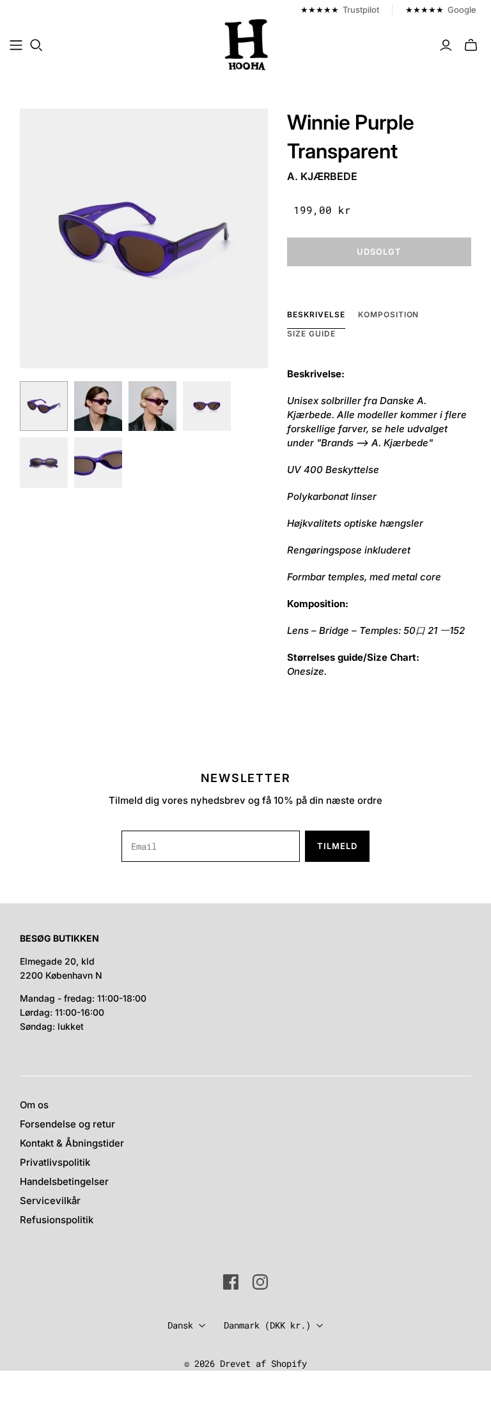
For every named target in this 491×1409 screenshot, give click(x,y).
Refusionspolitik (56, 1220)
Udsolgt (379, 251)
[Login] (446, 45)
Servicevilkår (50, 1200)
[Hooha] (247, 45)
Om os (34, 1105)
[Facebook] (230, 1282)
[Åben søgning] (36, 45)
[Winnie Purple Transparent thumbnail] (44, 406)
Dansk (180, 1325)
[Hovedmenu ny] (16, 45)
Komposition (388, 314)
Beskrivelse (316, 314)
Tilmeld (337, 846)
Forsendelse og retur (67, 1124)
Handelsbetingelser (64, 1181)
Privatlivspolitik (55, 1162)
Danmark (267, 1325)
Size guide (311, 333)
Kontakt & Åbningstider (72, 1143)
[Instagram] (260, 1282)
